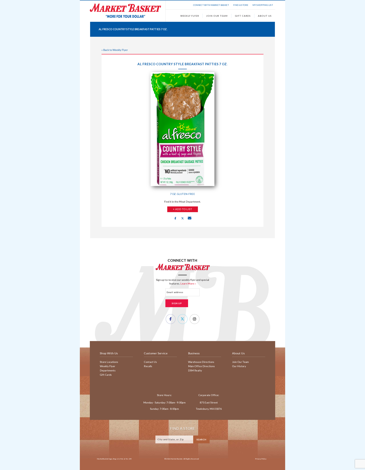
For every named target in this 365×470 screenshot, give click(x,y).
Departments (107, 370)
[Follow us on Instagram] (194, 319)
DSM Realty (195, 370)
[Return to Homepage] (125, 10)
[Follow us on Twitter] (182, 319)
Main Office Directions (201, 366)
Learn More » (188, 283)
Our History (239, 366)
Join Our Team (217, 15)
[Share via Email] (189, 218)
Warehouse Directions (201, 361)
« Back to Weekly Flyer (115, 49)
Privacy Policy (260, 459)
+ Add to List (182, 209)
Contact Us (150, 361)
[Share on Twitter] (182, 218)
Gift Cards (243, 15)
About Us (265, 15)
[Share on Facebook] (175, 218)
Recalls (148, 366)
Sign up (177, 303)
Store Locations (109, 361)
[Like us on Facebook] (171, 319)
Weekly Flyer (189, 15)
